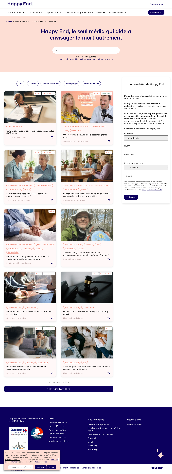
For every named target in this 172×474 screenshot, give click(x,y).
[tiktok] (161, 468)
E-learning (93, 449)
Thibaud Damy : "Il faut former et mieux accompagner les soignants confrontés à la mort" (86, 253)
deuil (61, 59)
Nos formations (15, 12)
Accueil (9, 21)
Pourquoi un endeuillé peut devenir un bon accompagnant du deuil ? (26, 367)
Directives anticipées (72, 126)
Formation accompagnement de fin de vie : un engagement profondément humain (27, 257)
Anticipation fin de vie (44, 244)
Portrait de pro (76, 130)
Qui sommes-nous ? (117, 12)
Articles (32, 83)
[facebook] (152, 468)
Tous (21, 83)
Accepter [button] (40, 467)
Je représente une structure (100, 434)
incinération (85, 59)
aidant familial (71, 59)
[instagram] (156, 468)
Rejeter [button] (51, 467)
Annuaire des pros (57, 437)
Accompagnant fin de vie (16, 185)
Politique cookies (40, 462)
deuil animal (97, 59)
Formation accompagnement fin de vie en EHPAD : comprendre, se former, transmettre (87, 194)
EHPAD (27, 189)
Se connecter (156, 12)
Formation (38, 248)
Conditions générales (91, 467)
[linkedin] (159, 468)
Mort (66, 130)
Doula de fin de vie (14, 189)
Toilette (81, 248)
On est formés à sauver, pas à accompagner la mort (85, 135)
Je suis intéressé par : (134, 163)
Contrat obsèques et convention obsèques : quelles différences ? (30, 132)
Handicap (92, 445)
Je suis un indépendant (98, 424)
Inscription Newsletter (59, 441)
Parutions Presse (56, 433)
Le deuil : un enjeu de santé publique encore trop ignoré (85, 312)
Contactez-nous (157, 4)
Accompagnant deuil (15, 307)
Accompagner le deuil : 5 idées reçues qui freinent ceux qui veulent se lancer (86, 367)
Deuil (84, 362)
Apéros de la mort (55, 12)
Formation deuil (91, 83)
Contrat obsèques (14, 126)
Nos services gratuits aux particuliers (84, 12)
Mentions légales (71, 467)
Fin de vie (86, 126)
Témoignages (71, 83)
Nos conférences (35, 12)
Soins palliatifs (13, 252)
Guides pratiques (51, 83)
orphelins (109, 59)
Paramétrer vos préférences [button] (20, 467)
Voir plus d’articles (58, 389)
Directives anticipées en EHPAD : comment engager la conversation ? (26, 194)
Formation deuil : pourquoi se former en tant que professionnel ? (28, 312)
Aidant (31, 185)
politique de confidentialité (152, 190)
